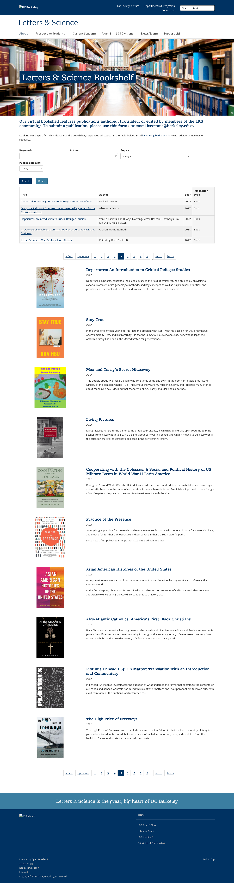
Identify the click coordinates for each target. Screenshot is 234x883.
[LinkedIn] (29, 821)
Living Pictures (100, 419)
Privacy (23, 872)
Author (74, 150)
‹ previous (85, 257)
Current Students (85, 33)
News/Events (150, 33)
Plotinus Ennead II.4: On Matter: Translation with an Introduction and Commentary (148, 671)
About (23, 33)
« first (70, 257)
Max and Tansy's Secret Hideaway (118, 369)
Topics (124, 150)
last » (171, 257)
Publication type (30, 162)
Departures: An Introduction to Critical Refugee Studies (53, 219)
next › (160, 257)
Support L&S (172, 33)
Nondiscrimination (29, 867)
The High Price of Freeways (111, 718)
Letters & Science (48, 23)
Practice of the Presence (108, 519)
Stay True (95, 319)
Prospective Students (51, 33)
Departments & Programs (159, 6)
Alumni (106, 33)
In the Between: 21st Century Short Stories (46, 240)
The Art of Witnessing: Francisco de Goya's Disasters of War (56, 201)
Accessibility (26, 863)
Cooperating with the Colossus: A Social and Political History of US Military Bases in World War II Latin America (148, 471)
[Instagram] (35, 821)
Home (141, 814)
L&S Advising (145, 837)
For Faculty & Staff (128, 6)
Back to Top (209, 859)
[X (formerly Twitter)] (22, 821)
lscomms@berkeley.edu (170, 125)
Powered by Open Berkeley (33, 859)
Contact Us (168, 10)
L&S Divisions (125, 33)
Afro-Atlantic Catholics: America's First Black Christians (138, 619)
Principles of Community (151, 843)
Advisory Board (146, 831)
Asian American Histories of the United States (128, 569)
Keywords (25, 150)
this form (119, 125)
